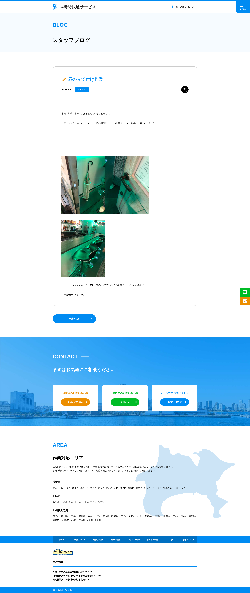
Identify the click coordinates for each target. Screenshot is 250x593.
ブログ (170, 540)
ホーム (62, 540)
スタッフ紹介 (134, 540)
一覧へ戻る (74, 318)
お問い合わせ (175, 402)
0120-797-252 (186, 7)
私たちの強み (98, 540)
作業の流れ (116, 540)
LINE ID (125, 402)
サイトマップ (188, 540)
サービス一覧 (152, 540)
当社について (80, 540)
